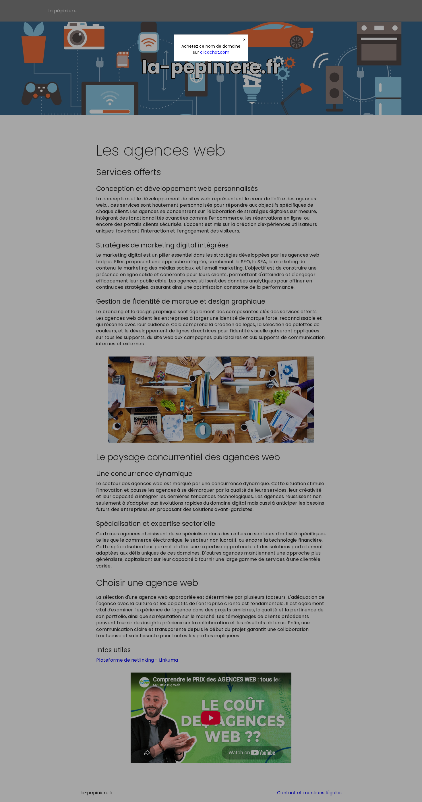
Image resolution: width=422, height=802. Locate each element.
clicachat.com (214, 52)
